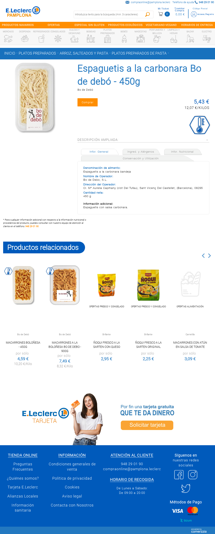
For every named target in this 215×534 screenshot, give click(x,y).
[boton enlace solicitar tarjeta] (161, 418)
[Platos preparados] (107, 39)
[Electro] (207, 39)
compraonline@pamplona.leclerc (150, 2)
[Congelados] (58, 39)
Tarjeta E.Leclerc (23, 487)
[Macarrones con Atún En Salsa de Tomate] (190, 285)
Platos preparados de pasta (139, 53)
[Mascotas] (140, 39)
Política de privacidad (72, 478)
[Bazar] (190, 39)
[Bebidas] (91, 39)
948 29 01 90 (32, 226)
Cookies (72, 487)
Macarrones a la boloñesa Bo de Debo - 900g (65, 347)
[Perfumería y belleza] (157, 39)
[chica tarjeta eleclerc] (54, 418)
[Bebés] (124, 39)
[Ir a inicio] (23, 12)
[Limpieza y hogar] (173, 39)
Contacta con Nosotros (72, 505)
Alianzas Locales (22, 496)
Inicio (9, 53)
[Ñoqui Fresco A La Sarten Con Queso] (106, 285)
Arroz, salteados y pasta (84, 53)
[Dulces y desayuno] (74, 39)
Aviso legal (72, 496)
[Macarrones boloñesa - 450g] (23, 285)
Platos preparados (37, 53)
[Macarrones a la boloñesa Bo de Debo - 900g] (65, 285)
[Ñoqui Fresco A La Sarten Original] (148, 285)
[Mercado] (8, 39)
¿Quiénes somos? (23, 478)
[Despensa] (25, 39)
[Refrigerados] (41, 39)
